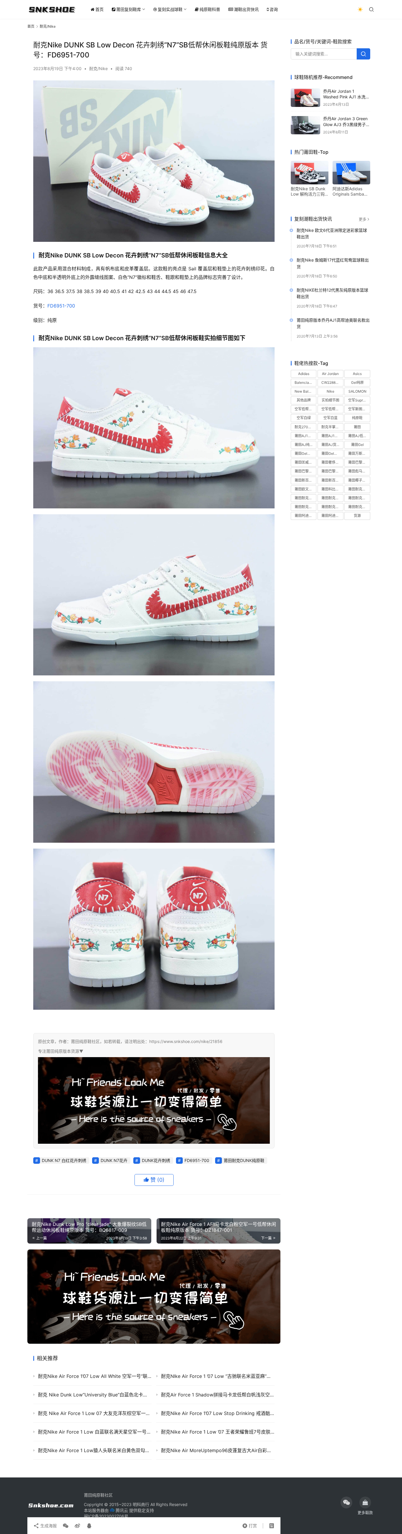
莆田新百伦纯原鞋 (305, 480)
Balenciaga (304, 382)
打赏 (249, 1524)
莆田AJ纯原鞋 (305, 445)
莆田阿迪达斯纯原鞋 (305, 516)
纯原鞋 (357, 418)
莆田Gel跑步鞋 (332, 454)
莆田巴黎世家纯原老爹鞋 (359, 462)
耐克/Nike (98, 68)
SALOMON (357, 391)
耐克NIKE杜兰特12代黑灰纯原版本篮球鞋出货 (332, 293)
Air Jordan (330, 373)
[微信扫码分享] (65, 1525)
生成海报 (48, 1525)
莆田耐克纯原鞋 (332, 507)
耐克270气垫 (305, 427)
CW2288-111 (332, 382)
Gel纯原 (357, 382)
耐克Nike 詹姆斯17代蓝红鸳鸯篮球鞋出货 (333, 263)
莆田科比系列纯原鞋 (332, 489)
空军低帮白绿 (305, 409)
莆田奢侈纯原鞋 (332, 462)
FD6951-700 (61, 306)
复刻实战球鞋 (170, 9)
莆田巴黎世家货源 (332, 471)
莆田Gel (357, 445)
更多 (362, 219)
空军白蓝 (330, 418)
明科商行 (141, 1504)
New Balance (305, 391)
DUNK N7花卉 (114, 1160)
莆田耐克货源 (358, 507)
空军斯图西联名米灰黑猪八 (359, 409)
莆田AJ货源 (330, 445)
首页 (99, 9)
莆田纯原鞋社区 (98, 1494)
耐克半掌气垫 (332, 427)
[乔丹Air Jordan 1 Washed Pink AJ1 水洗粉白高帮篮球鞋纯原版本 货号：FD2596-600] (305, 97)
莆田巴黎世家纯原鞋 (305, 471)
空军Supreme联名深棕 (359, 400)
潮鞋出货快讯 (246, 9)
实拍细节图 (330, 400)
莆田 (357, 427)
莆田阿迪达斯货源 (332, 516)
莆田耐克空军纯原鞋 (305, 507)
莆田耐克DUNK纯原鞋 (244, 1160)
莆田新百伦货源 (332, 480)
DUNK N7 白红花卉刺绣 (64, 1160)
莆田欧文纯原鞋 (305, 489)
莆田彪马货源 (358, 471)
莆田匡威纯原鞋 (305, 462)
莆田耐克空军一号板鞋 (359, 498)
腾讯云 (122, 1510)
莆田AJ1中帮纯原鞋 (305, 436)
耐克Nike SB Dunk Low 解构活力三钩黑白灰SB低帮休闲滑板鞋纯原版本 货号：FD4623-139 (308, 191)
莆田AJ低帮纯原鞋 (359, 436)
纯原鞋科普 (210, 9)
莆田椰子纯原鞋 (359, 480)
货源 (357, 516)
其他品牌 (304, 400)
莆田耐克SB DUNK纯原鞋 (305, 498)
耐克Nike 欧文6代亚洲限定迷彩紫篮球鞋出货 (332, 233)
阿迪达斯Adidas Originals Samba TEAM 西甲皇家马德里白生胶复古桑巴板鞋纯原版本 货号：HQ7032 (351, 191)
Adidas (303, 373)
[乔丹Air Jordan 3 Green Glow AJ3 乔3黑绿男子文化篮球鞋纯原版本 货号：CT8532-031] (305, 125)
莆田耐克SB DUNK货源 (332, 498)
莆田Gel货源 (304, 454)
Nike (330, 391)
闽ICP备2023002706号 (106, 1516)
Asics (357, 373)
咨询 (274, 9)
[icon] (346, 1502)
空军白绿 (304, 418)
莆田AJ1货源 (331, 436)
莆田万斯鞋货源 (359, 454)
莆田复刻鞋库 (128, 9)
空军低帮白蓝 (332, 409)
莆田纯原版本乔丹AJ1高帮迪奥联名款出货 (333, 323)
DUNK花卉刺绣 (156, 1160)
